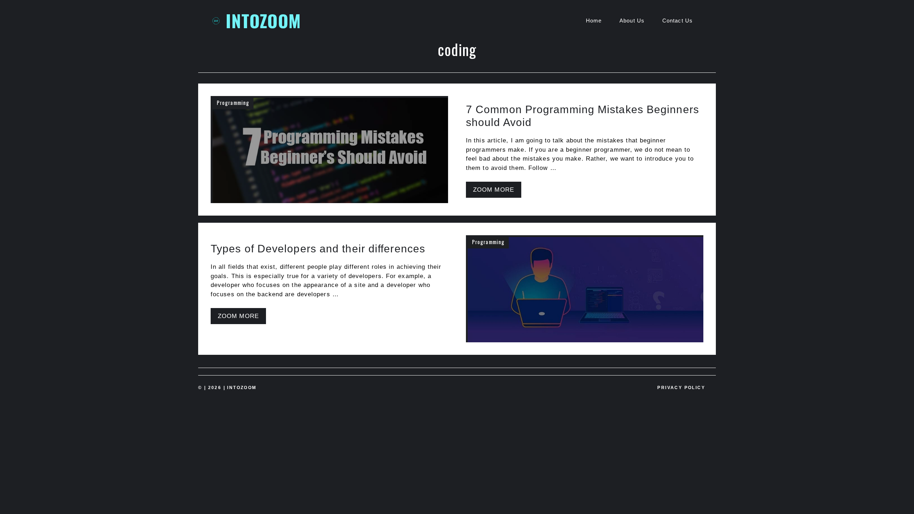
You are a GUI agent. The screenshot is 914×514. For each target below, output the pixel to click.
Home (594, 20)
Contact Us (677, 20)
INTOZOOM (263, 20)
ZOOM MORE (493, 189)
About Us (631, 20)
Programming (233, 102)
